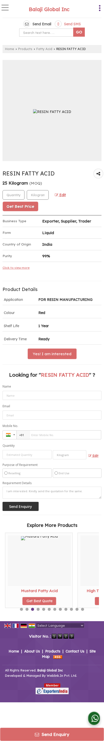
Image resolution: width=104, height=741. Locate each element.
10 (71, 609)
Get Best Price (20, 206)
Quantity (9, 445)
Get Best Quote (40, 601)
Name (7, 386)
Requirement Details (17, 483)
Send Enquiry (54, 734)
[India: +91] (10, 434)
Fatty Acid (44, 49)
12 (82, 609)
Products (25, 49)
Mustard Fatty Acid (39, 590)
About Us (32, 651)
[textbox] (47, 33)
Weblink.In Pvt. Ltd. (62, 675)
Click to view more (16, 268)
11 (77, 609)
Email (6, 406)
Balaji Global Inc (49, 9)
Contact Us (75, 651)
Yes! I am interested (52, 353)
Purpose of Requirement (20, 465)
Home (9, 49)
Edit (62, 195)
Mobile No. (10, 426)
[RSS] (57, 656)
